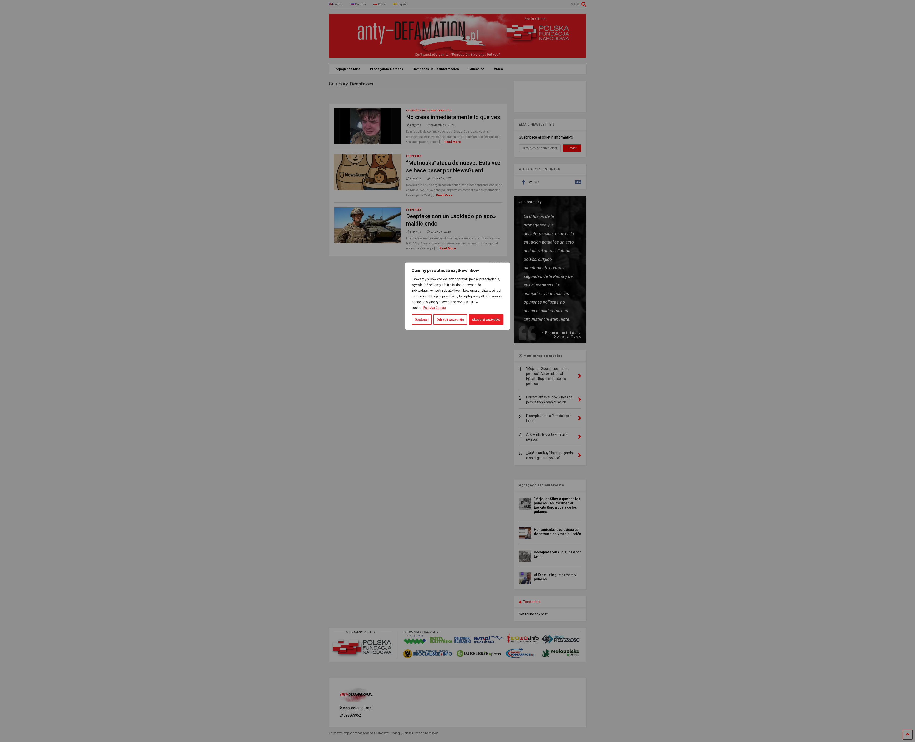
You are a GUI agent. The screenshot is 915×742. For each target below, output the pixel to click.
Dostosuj (422, 319)
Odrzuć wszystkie (450, 319)
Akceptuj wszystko (486, 319)
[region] (457, 443)
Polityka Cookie (434, 308)
